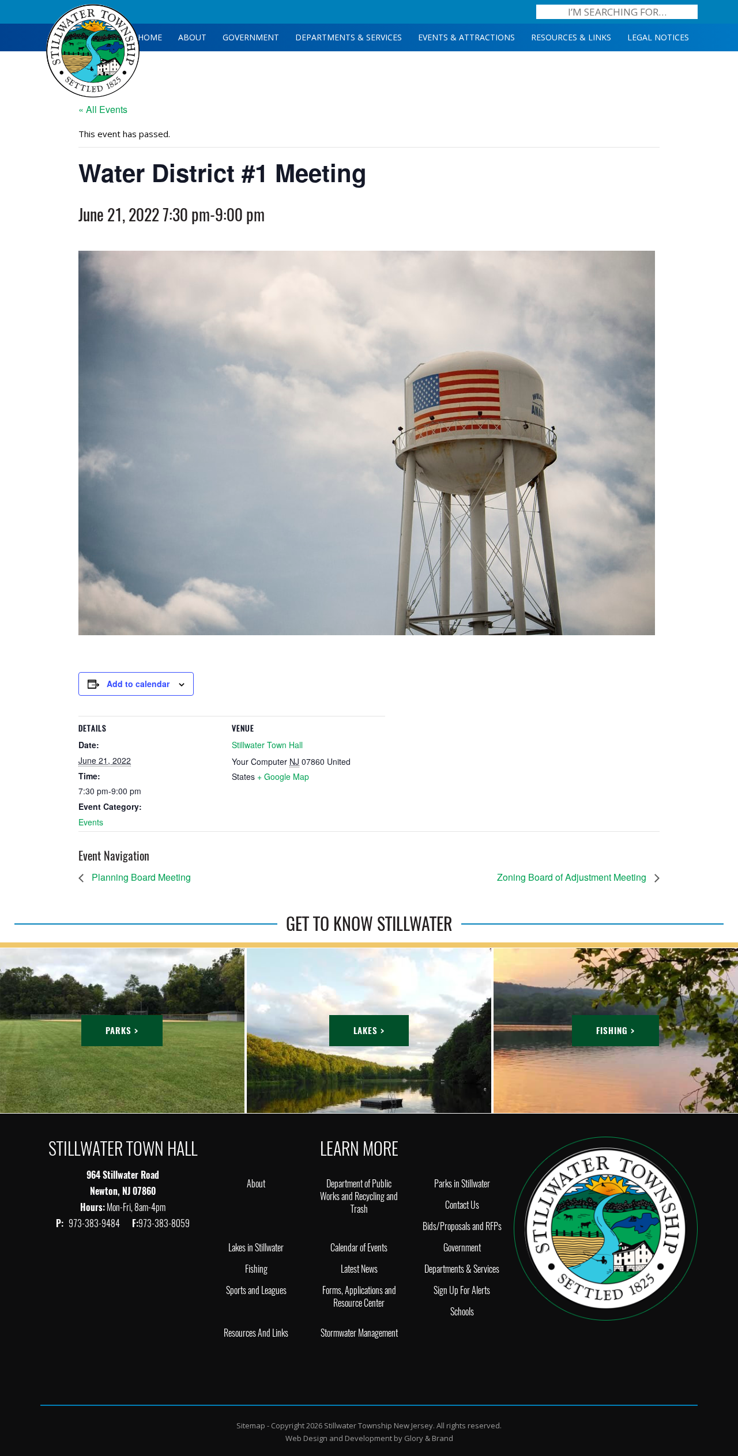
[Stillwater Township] (606, 1227)
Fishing (256, 1269)
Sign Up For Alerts (462, 1290)
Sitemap (250, 1425)
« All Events (102, 109)
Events (90, 822)
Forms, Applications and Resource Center (359, 1296)
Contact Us (462, 1205)
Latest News (359, 1269)
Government (462, 1248)
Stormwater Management (359, 1333)
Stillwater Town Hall (267, 744)
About (256, 1184)
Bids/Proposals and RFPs (462, 1226)
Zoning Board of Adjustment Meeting (573, 877)
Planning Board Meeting (140, 877)
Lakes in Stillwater (256, 1248)
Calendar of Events (358, 1248)
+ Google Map (283, 776)
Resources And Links (256, 1333)
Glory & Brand (428, 1438)
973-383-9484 (95, 1223)
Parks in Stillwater (462, 1184)
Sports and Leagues (256, 1290)
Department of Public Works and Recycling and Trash (359, 1196)
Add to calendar (138, 683)
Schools (462, 1312)
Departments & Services (461, 1269)
